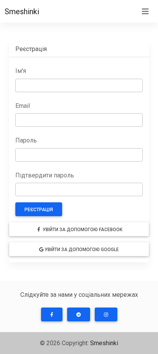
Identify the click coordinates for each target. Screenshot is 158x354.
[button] (52, 314)
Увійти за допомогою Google (81, 249)
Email (22, 105)
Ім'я (20, 70)
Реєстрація (39, 209)
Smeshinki (22, 11)
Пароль (26, 140)
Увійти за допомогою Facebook (81, 229)
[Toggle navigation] (145, 11)
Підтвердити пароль (44, 175)
